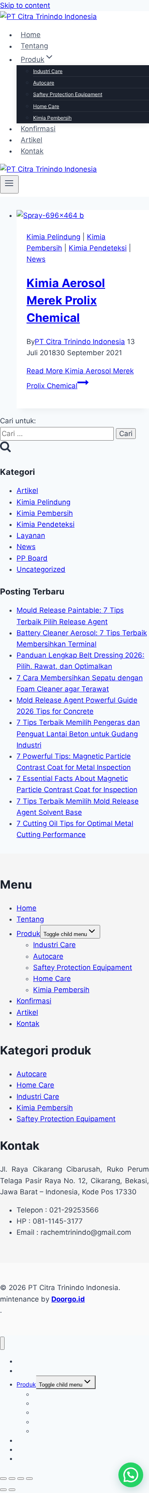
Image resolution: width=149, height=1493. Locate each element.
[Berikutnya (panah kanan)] (12, 1489)
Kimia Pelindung (53, 237)
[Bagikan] (20, 1478)
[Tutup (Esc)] (29, 1478)
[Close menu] (2, 1343)
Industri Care (47, 71)
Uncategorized (41, 569)
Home (31, 35)
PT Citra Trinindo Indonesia (80, 341)
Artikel (31, 140)
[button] (130, 1474)
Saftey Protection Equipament (67, 94)
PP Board (32, 558)
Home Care (46, 106)
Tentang (34, 46)
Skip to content (25, 5)
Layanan (31, 535)
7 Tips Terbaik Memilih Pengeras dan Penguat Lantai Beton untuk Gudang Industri (78, 733)
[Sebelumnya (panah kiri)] (3, 1489)
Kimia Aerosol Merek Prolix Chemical (65, 300)
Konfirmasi (38, 129)
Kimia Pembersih (52, 118)
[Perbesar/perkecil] (3, 1478)
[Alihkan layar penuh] (12, 1478)
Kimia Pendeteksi (98, 248)
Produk (28, 933)
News (36, 259)
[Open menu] (9, 184)
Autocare (43, 83)
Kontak (32, 151)
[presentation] (83, 215)
